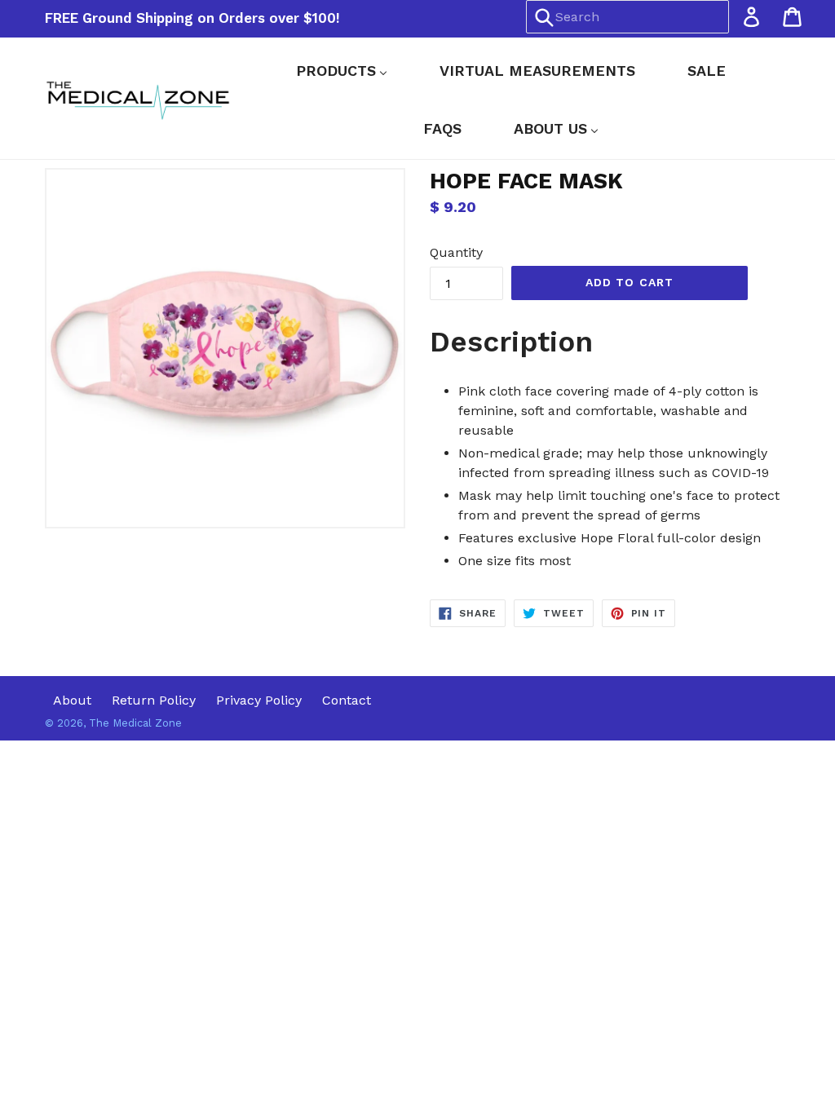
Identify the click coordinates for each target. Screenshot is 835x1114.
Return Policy (154, 700)
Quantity (456, 252)
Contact (346, 700)
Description (511, 342)
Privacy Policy (259, 700)
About (72, 700)
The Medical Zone (135, 723)
